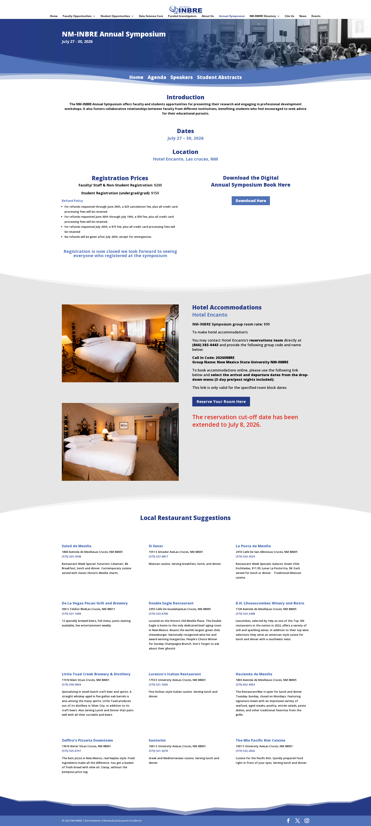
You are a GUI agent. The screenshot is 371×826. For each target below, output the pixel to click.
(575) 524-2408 (245, 613)
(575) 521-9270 (158, 751)
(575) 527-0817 (158, 556)
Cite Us (289, 16)
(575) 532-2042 (245, 751)
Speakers (330, 3)
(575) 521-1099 (71, 613)
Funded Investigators (182, 16)
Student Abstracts (219, 78)
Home (306, 3)
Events (316, 16)
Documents (358, 3)
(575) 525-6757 (71, 751)
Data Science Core (151, 16)
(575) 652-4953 (245, 684)
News (302, 16)
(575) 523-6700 (158, 613)
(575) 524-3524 (245, 556)
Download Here (251, 200)
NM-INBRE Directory (263, 16)
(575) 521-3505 (158, 684)
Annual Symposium (232, 16)
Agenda (317, 3)
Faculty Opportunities (77, 16)
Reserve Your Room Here (221, 401)
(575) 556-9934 (71, 684)
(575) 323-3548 (71, 556)
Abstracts (343, 3)
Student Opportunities (115, 16)
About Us (208, 16)
